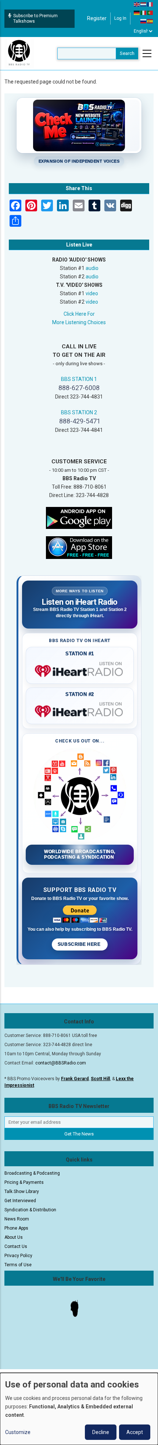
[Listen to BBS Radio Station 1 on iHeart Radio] (79, 669)
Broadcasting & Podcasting (32, 1173)
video (92, 293)
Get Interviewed (20, 1200)
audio (92, 268)
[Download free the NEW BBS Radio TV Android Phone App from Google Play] (79, 517)
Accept (134, 1432)
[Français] (150, 4)
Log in (120, 18)
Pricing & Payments (24, 1182)
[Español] (150, 20)
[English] (137, 4)
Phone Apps (16, 1228)
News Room (16, 1219)
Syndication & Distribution (30, 1209)
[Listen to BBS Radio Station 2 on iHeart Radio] (79, 710)
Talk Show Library (21, 1191)
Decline (100, 1432)
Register (97, 18)
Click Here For (79, 314)
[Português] (150, 12)
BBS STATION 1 (79, 379)
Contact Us (15, 1246)
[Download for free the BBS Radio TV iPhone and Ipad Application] (79, 547)
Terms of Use (18, 1264)
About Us (13, 1237)
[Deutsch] (137, 12)
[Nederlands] (143, 4)
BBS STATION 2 (79, 412)
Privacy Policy (18, 1255)
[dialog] (79, 1409)
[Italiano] (143, 12)
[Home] (19, 53)
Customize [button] (17, 1432)
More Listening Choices (79, 322)
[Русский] (143, 20)
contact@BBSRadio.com (60, 1063)
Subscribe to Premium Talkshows (35, 18)
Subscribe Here (80, 944)
